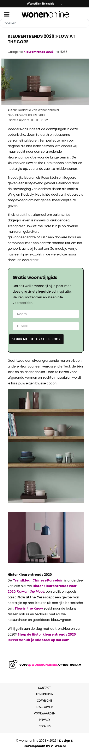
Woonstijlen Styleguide (40, 3)
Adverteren (44, 694)
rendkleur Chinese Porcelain (39, 580)
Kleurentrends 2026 (39, 52)
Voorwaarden (44, 713)
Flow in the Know (29, 608)
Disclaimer (44, 707)
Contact (44, 687)
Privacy (44, 719)
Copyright (44, 700)
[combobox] (44, 23)
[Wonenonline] (44, 14)
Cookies (45, 726)
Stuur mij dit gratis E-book (36, 339)
